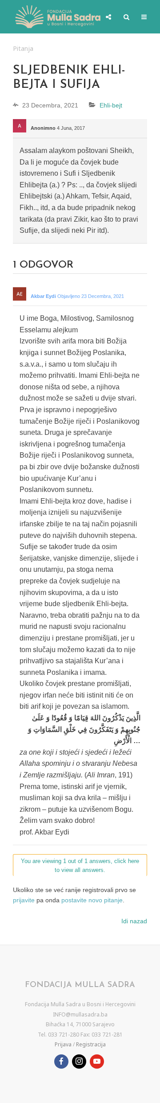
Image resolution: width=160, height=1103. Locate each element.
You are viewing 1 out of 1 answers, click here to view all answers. (80, 866)
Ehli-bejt (111, 105)
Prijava (63, 1044)
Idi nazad (134, 921)
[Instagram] (79, 1061)
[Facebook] (61, 1061)
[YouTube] (97, 1061)
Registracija (91, 1044)
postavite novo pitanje (92, 900)
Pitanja (23, 48)
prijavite (24, 900)
